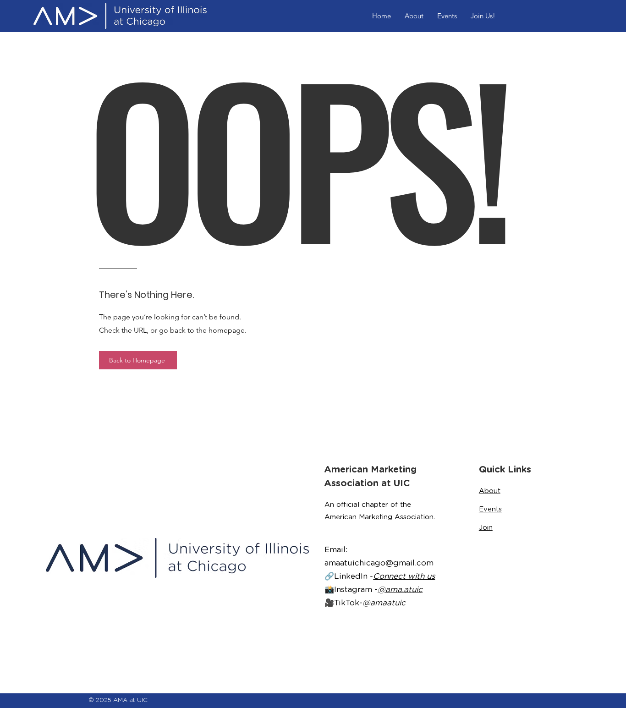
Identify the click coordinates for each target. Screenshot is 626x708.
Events (490, 509)
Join (486, 527)
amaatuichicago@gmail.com (379, 562)
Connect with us (404, 576)
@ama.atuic (400, 589)
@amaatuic (384, 602)
